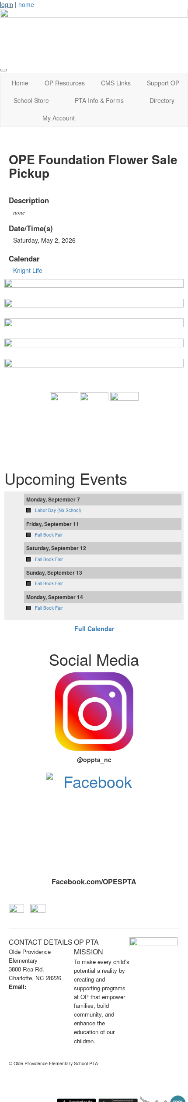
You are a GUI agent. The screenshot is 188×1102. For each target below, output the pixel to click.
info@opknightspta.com (41, 995)
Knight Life (27, 270)
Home (20, 82)
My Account (58, 117)
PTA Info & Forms (99, 100)
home (26, 4)
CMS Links (116, 82)
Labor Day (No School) (58, 510)
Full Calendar (94, 628)
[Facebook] (94, 821)
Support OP (163, 82)
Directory (162, 100)
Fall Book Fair (49, 535)
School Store (31, 100)
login (6, 4)
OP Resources (65, 82)
